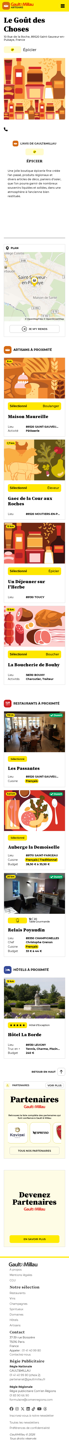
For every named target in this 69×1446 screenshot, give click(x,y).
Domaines (16, 1314)
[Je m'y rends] (34, 290)
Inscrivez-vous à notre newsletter (32, 1415)
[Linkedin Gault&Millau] (28, 1409)
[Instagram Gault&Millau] (17, 1409)
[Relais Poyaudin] (34, 915)
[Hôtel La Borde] (34, 1018)
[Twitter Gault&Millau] (23, 1409)
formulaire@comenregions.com (31, 1399)
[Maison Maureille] (34, 397)
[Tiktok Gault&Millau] (33, 1409)
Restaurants (17, 1293)
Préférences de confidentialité (30, 1428)
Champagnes (18, 1304)
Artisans (15, 1325)
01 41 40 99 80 (31, 1350)
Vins (12, 1298)
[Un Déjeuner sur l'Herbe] (34, 563)
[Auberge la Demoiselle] (34, 830)
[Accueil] (23, 4)
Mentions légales (21, 1275)
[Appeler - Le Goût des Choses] (7, 129)
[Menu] (63, 6)
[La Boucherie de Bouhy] (34, 645)
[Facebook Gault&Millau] (11, 1409)
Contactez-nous (20, 1354)
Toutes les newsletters (24, 1422)
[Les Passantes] (34, 749)
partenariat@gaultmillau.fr (27, 1379)
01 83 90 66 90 (19, 1395)
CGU (13, 1280)
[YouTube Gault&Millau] (39, 1409)
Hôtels (14, 1320)
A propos (16, 1269)
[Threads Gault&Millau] (45, 1409)
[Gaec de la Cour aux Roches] (34, 480)
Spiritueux (16, 1309)
